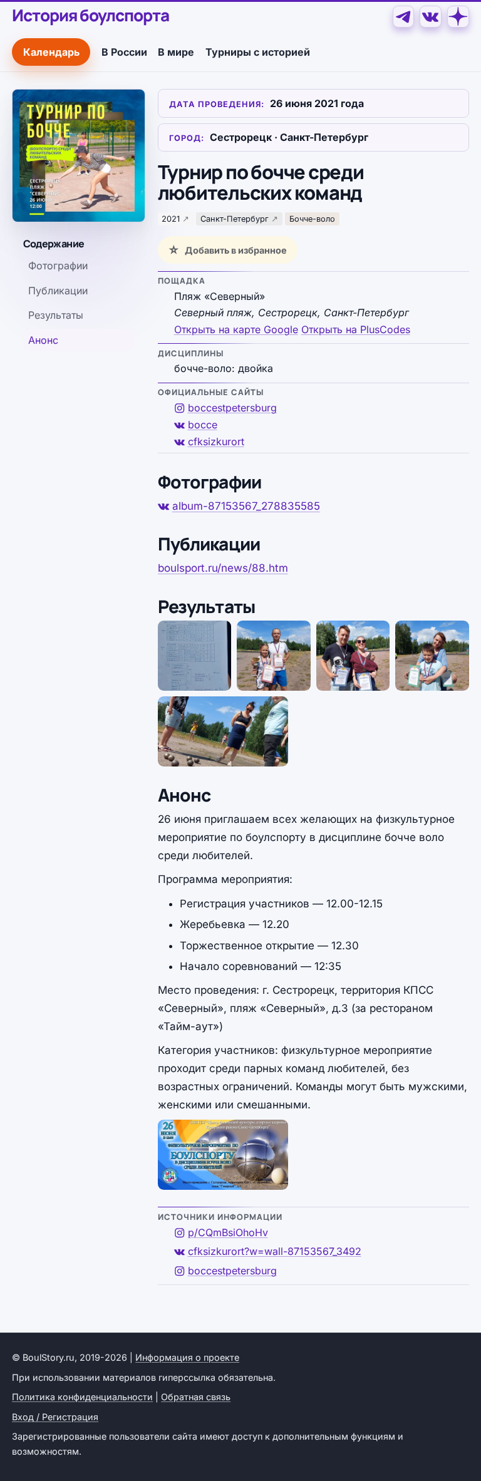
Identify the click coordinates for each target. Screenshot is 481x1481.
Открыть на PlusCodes (355, 329)
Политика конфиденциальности (82, 1396)
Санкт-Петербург (234, 219)
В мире (176, 52)
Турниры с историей (257, 52)
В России (124, 52)
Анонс (43, 340)
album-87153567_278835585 (246, 506)
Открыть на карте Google (236, 329)
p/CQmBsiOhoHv (228, 1232)
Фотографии (58, 265)
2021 (171, 219)
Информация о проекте (187, 1357)
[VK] (431, 17)
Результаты (55, 315)
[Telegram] (404, 17)
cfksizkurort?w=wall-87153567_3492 (274, 1251)
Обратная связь (195, 1396)
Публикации (58, 290)
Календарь (51, 52)
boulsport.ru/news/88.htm (223, 568)
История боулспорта (90, 15)
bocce (202, 424)
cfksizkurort (216, 441)
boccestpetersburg (232, 407)
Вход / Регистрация (55, 1416)
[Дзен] (458, 17)
